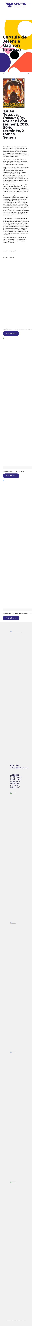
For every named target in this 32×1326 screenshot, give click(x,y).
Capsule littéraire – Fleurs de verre (13, 471)
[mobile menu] (29, 3)
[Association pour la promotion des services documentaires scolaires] (16, 5)
